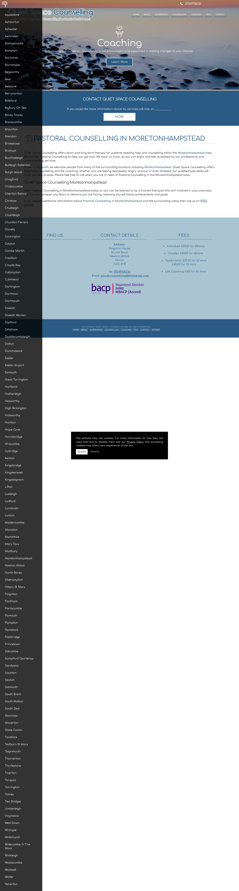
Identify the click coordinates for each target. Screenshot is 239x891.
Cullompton (12, 272)
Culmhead (12, 279)
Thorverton (12, 758)
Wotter (9, 877)
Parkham (11, 601)
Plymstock (11, 630)
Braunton (11, 129)
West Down (12, 823)
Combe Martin (14, 250)
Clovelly (10, 229)
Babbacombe (14, 43)
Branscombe (13, 122)
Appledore (12, 14)
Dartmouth (12, 301)
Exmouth (11, 372)
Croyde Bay (12, 265)
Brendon (11, 136)
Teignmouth (13, 751)
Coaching (196, 14)
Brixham (10, 150)
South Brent (13, 694)
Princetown (12, 644)
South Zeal (12, 708)
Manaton (11, 529)
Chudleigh (12, 208)
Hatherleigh (13, 394)
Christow (11, 200)
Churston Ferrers (16, 222)
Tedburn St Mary (16, 744)
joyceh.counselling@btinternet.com (125, 275)
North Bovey (13, 572)
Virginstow (12, 815)
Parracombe (13, 608)
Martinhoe (12, 537)
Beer (8, 79)
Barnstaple (12, 65)
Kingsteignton (14, 479)
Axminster (11, 36)
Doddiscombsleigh (17, 336)
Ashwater (11, 29)
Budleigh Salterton (17, 165)
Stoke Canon (13, 730)
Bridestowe (12, 143)
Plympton (11, 622)
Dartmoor (11, 293)
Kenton (9, 458)
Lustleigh (11, 494)
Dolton (9, 343)
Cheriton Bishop (16, 193)
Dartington (12, 286)
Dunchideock (14, 351)
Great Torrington (16, 379)
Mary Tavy (12, 544)
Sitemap (156, 329)
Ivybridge (11, 451)
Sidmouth (11, 687)
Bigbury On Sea (16, 107)
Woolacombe (13, 862)
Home (136, 14)
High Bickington (16, 408)
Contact (220, 14)
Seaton (10, 680)
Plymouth (11, 615)
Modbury (11, 551)
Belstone (10, 86)
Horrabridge (13, 436)
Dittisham (11, 329)
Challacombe (14, 186)
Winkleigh (11, 855)
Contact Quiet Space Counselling (119, 99)
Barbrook (11, 57)
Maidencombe (14, 522)
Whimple (10, 830)
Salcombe (11, 651)
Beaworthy (12, 72)
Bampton (11, 50)
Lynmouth (11, 508)
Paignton (11, 594)
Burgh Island (13, 172)
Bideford (10, 100)
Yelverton (11, 884)
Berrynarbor (13, 93)
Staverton (11, 722)
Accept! (82, 452)
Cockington (12, 236)
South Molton (14, 701)
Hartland (11, 386)
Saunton (10, 672)
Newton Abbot (15, 565)
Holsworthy (12, 415)
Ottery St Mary (15, 587)
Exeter (9, 358)
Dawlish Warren (15, 315)
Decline (95, 452)
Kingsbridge (13, 465)
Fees (208, 14)
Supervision (161, 14)
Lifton (9, 486)
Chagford (11, 179)
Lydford (10, 501)
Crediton (11, 258)
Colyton (10, 243)
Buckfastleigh (14, 158)
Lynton (9, 515)
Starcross (11, 715)
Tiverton (10, 773)
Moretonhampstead (18, 558)
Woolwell (10, 869)
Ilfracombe (12, 444)
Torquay (10, 780)
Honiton (10, 422)
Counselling (179, 14)
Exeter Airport (14, 365)
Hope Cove (12, 429)
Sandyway (12, 665)
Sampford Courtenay (19, 658)
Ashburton (12, 22)
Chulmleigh (12, 215)
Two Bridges (13, 801)
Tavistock (11, 737)
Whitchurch (12, 837)
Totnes (9, 794)
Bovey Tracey (14, 115)
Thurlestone (13, 765)
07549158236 (193, 3)
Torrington (12, 787)
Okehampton (14, 579)
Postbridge (12, 637)
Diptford (10, 322)
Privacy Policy (135, 442)
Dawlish (10, 308)
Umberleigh (13, 808)
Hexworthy (12, 401)
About (147, 14)
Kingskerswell (14, 472)
